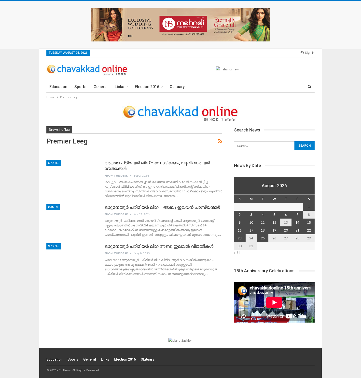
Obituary (177, 86)
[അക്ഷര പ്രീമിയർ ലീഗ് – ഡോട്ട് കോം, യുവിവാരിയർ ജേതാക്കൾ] (72, 176)
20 (286, 230)
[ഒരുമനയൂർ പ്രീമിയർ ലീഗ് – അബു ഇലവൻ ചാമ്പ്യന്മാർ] (72, 220)
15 (309, 222)
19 (274, 230)
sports (53, 163)
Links (119, 86)
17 (251, 230)
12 (274, 222)
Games (53, 207)
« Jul (237, 253)
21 (297, 230)
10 (251, 222)
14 (297, 222)
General (101, 86)
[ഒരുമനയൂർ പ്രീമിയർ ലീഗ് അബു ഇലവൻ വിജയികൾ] (72, 259)
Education (58, 86)
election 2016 (147, 86)
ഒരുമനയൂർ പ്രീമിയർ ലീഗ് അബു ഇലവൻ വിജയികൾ (158, 246)
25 (263, 238)
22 (309, 230)
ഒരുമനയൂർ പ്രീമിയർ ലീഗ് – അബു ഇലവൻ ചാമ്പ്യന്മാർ (162, 207)
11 (263, 222)
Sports (80, 86)
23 (240, 238)
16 (240, 230)
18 (263, 230)
